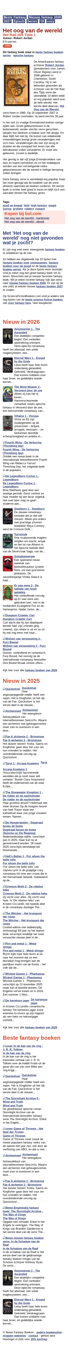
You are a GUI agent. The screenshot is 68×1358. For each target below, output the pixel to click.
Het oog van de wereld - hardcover (27, 218)
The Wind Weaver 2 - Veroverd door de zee (28, 388)
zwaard (40, 208)
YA (42, 21)
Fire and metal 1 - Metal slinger (23, 950)
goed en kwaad (12, 205)
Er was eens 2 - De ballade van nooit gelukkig (26, 589)
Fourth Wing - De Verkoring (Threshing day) (21, 451)
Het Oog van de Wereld (49, 108)
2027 (7, 21)
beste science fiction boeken (44, 299)
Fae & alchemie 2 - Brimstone (22, 740)
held (26, 205)
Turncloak (20, 534)
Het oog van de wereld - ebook (24, 221)
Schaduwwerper (24, 556)
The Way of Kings (14, 1218)
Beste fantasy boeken (32, 1038)
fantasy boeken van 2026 (41, 670)
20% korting (38, 1339)
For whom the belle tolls (19, 863)
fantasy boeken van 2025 (41, 1027)
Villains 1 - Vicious (26, 416)
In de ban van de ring (16, 1053)
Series (32, 21)
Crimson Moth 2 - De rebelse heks (25, 893)
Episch (19, 21)
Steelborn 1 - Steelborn (29, 508)
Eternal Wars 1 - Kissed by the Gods (29, 359)
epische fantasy (23, 55)
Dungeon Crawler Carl (17, 619)
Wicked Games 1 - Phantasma (22, 977)
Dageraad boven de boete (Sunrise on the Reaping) (19, 831)
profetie (18, 208)
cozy (50, 21)
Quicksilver (29, 688)
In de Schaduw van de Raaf (20, 1248)
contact (33, 1335)
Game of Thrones (14, 1135)
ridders (29, 208)
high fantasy (39, 205)
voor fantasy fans (19, 303)
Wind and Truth (13, 1105)
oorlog (7, 208)
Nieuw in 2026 (21, 322)
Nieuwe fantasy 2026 (45, 17)
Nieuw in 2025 (21, 681)
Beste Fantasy (15, 17)
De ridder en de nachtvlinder (21, 799)
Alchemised (30, 710)
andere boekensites (49, 1332)
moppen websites (14, 1335)
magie (52, 205)
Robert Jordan (54, 65)
